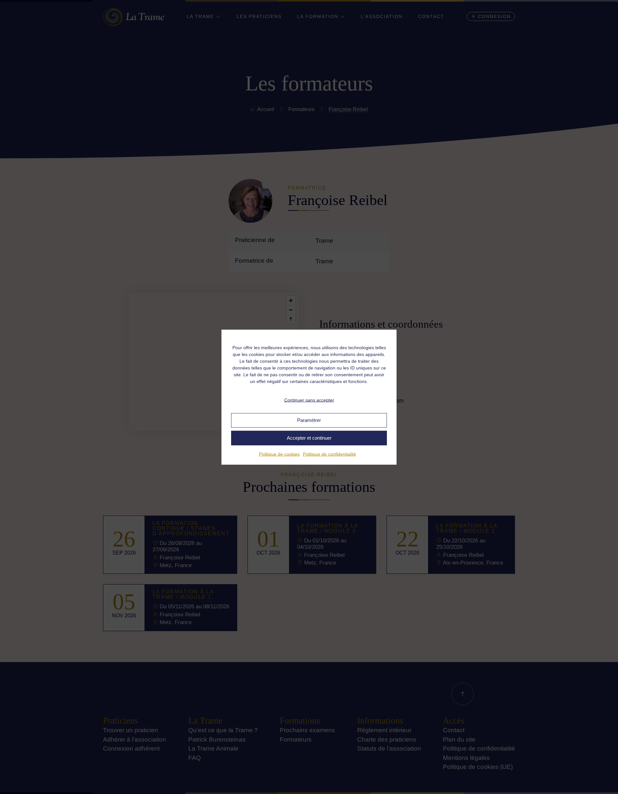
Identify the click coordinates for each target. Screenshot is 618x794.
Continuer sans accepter (309, 400)
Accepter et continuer (309, 438)
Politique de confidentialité (329, 453)
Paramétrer (309, 420)
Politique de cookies (279, 453)
